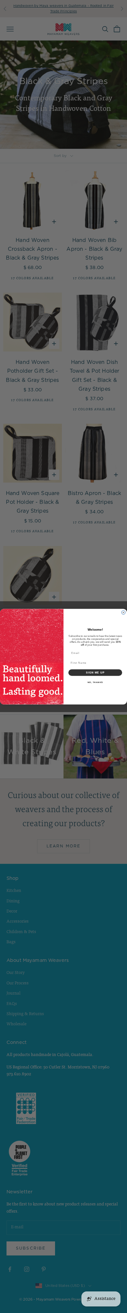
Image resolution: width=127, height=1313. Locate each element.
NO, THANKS (95, 682)
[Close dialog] (123, 612)
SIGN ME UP (95, 672)
